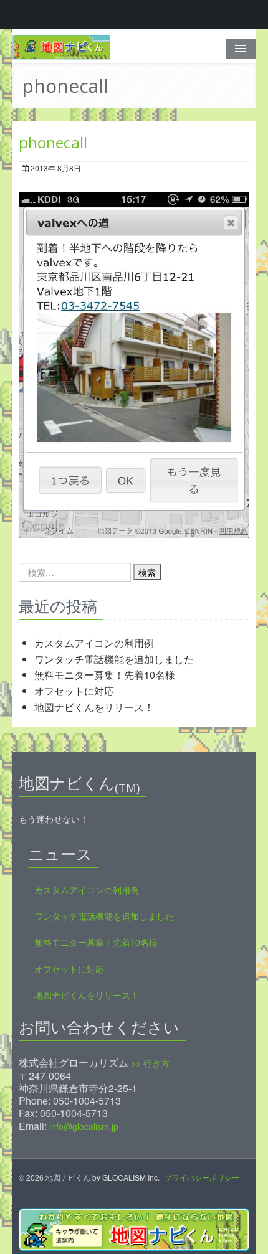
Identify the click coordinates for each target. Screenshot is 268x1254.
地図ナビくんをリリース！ (94, 707)
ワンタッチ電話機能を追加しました (114, 659)
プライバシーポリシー (202, 1177)
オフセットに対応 (74, 691)
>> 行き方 (150, 1063)
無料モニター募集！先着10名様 (104, 674)
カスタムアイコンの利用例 (94, 643)
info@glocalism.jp (83, 1126)
